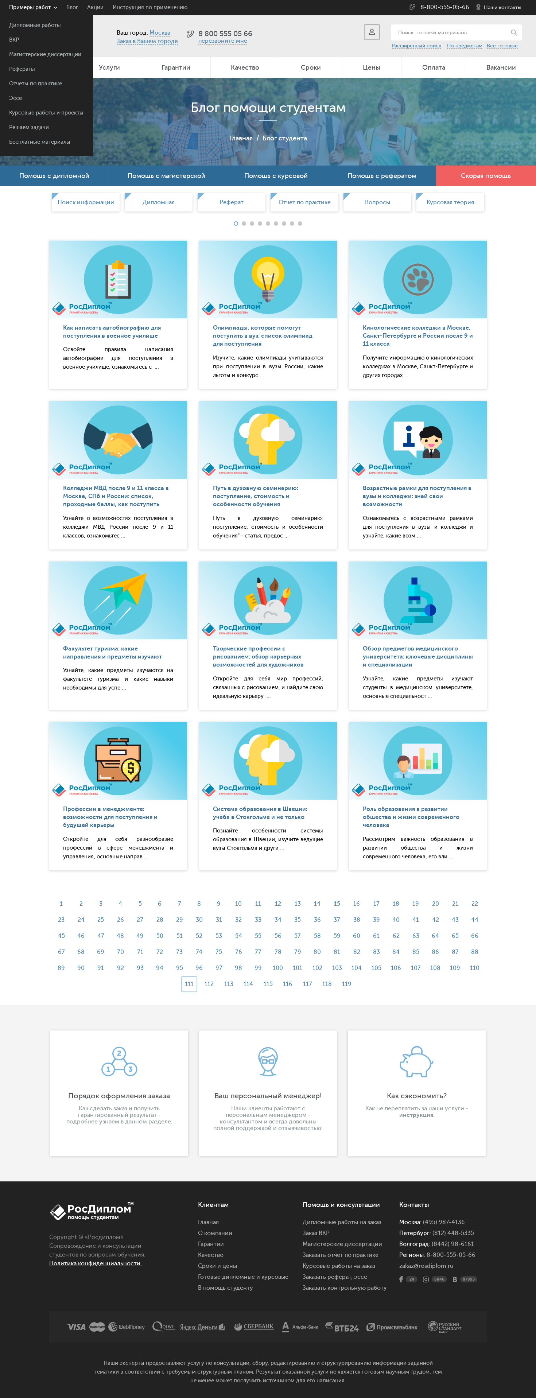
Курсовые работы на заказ (339, 1266)
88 (474, 952)
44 (474, 920)
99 (258, 968)
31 (219, 920)
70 (120, 952)
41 (415, 920)
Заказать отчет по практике (340, 1255)
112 (209, 984)
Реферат (232, 202)
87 (455, 952)
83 (376, 952)
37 (337, 920)
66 (474, 936)
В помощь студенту (225, 1288)
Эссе (15, 98)
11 (258, 904)
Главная (241, 138)
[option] (86, 202)
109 (455, 968)
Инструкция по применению (150, 7)
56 (278, 936)
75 (218, 952)
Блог (72, 7)
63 (415, 936)
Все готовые (502, 45)
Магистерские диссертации (45, 54)
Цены (371, 67)
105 (376, 968)
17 (376, 904)
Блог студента (285, 138)
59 (337, 936)
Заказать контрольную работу (345, 1288)
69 (100, 952)
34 (278, 920)
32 (238, 920)
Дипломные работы (35, 25)
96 (199, 968)
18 (396, 904)
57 (297, 936)
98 (238, 968)
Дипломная (159, 202)
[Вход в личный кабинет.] (372, 32)
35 (297, 920)
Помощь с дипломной (54, 175)
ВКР (14, 40)
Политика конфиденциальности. (95, 1263)
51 (179, 936)
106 (396, 968)
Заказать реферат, (328, 1277)
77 (258, 952)
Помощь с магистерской (166, 175)
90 (81, 968)
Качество (245, 67)
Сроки (311, 67)
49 (140, 936)
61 (376, 936)
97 (218, 968)
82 (356, 952)
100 (278, 968)
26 (120, 920)
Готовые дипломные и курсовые (243, 1277)
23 (61, 920)
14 (317, 904)
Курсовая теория (450, 202)
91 (100, 968)
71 (140, 952)
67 (61, 952)
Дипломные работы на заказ (342, 1222)
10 (238, 904)
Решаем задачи (29, 127)
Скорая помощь (486, 175)
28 (159, 920)
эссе (360, 1277)
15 (337, 904)
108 (435, 968)
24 (81, 920)
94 (159, 968)
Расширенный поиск (416, 45)
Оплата (433, 67)
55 (258, 936)
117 (307, 984)
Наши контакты (502, 7)
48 (120, 936)
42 (435, 920)
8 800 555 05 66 (225, 34)
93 (140, 968)
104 (356, 968)
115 (268, 984)
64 (435, 936)
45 (61, 936)
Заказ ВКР (316, 1233)
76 (238, 952)
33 (258, 920)
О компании (215, 1233)
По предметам (464, 45)
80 (317, 952)
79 (297, 952)
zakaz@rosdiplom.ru (426, 1266)
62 (396, 936)
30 (199, 920)
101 (297, 968)
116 (287, 984)
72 (159, 952)
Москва (159, 33)
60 (356, 936)
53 (218, 936)
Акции (95, 7)
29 (179, 920)
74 (199, 952)
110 (474, 968)
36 (317, 920)
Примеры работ (30, 7)
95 (179, 968)
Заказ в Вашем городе (147, 41)
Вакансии (501, 67)
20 (435, 904)
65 (455, 936)
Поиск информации (86, 202)
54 (238, 936)
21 (455, 904)
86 (435, 952)
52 (199, 936)
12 (278, 904)
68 (81, 952)
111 (189, 984)
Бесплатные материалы (39, 142)
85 (415, 952)
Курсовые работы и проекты (46, 113)
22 (474, 904)
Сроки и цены (217, 1266)
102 (317, 968)
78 (278, 952)
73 (179, 952)
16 (356, 904)
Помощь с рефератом (381, 175)
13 (298, 904)
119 (346, 984)
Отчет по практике (305, 202)
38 (356, 920)
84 (396, 952)
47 (100, 936)
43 (455, 920)
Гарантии (176, 67)
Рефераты (22, 69)
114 (248, 984)
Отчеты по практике (35, 84)
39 (376, 920)
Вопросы (377, 202)
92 (120, 968)
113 (228, 984)
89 (61, 968)
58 (317, 936)
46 (81, 936)
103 (337, 968)
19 (415, 904)
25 (100, 920)
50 (159, 936)
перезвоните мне (222, 41)
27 (140, 920)
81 (337, 952)
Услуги (109, 67)
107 (416, 968)
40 (396, 920)
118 (327, 984)
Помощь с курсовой (276, 175)
